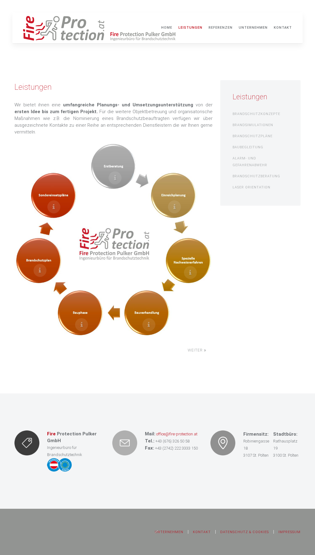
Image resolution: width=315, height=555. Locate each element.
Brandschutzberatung (256, 176)
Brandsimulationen (253, 125)
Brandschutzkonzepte (256, 114)
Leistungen (190, 28)
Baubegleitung (248, 147)
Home (166, 28)
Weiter (196, 350)
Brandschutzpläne (253, 136)
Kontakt (283, 28)
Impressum (289, 532)
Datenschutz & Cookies (244, 532)
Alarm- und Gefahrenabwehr (250, 161)
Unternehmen (253, 28)
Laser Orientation (251, 187)
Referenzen (221, 28)
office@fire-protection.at (176, 434)
